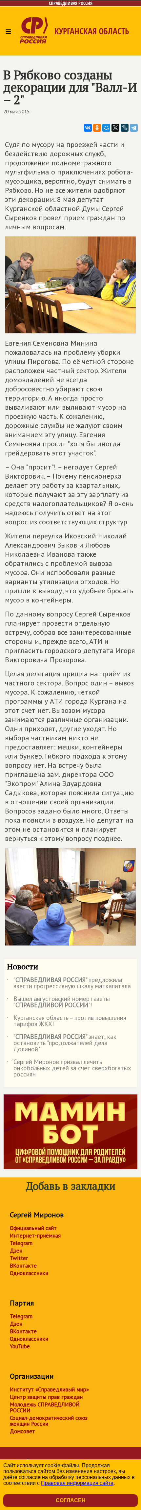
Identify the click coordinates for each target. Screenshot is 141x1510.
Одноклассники (29, 1273)
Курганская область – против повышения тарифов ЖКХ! (66, 1021)
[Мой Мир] (106, 128)
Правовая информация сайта (77, 1483)
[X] (115, 128)
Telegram (21, 1243)
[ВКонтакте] (88, 128)
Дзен (16, 1251)
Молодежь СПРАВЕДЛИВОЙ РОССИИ (45, 1407)
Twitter (19, 1258)
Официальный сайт (33, 1228)
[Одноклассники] (97, 128)
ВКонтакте (23, 1266)
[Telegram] (134, 128)
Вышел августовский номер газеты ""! (58, 1002)
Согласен (71, 1500)
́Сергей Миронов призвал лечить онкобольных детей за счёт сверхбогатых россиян (69, 1068)
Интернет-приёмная (35, 1236)
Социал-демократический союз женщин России (49, 1421)
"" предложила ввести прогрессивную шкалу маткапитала (69, 983)
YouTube (20, 1346)
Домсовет (22, 1431)
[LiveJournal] (125, 128)
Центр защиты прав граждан (46, 1397)
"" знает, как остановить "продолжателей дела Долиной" (61, 1043)
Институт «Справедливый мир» (49, 1389)
